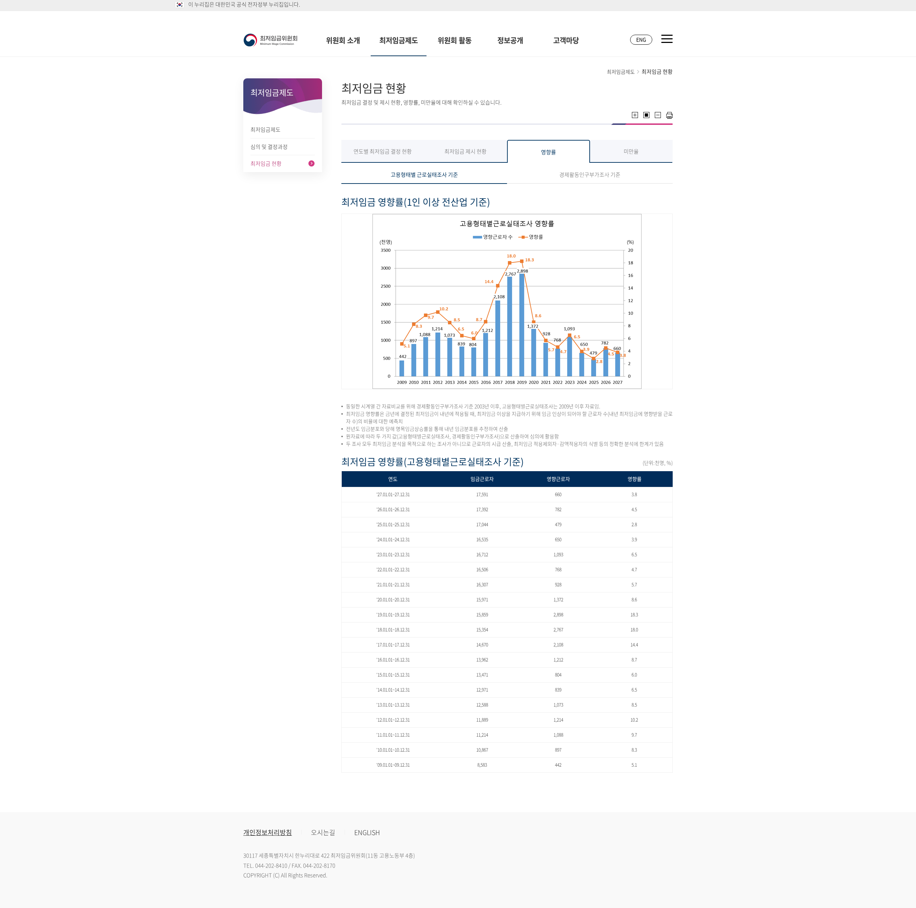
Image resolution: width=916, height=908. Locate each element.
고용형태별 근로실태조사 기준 (424, 175)
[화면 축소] (658, 115)
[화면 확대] (635, 115)
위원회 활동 (455, 40)
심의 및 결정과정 (269, 147)
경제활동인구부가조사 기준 (589, 175)
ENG (641, 39)
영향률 (548, 152)
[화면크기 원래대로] (646, 115)
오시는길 (323, 832)
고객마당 (566, 40)
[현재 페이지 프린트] (669, 115)
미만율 (631, 151)
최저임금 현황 (266, 163)
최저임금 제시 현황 (465, 151)
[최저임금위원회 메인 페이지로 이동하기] (270, 40)
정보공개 (510, 40)
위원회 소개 (343, 40)
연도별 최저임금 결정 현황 (383, 151)
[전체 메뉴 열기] (667, 39)
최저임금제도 (398, 40)
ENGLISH (367, 832)
